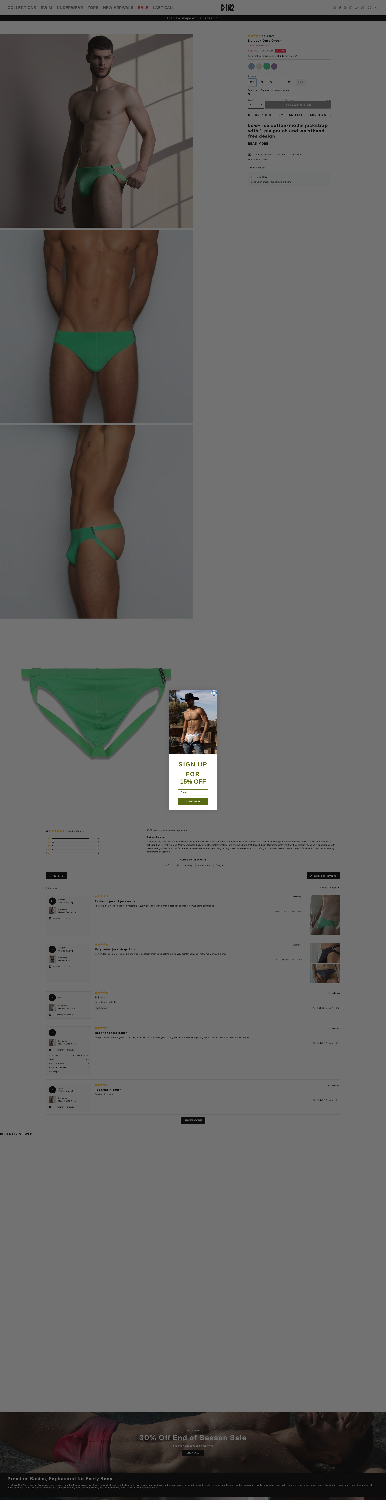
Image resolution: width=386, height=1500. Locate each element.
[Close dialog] (214, 693)
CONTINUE (193, 801)
